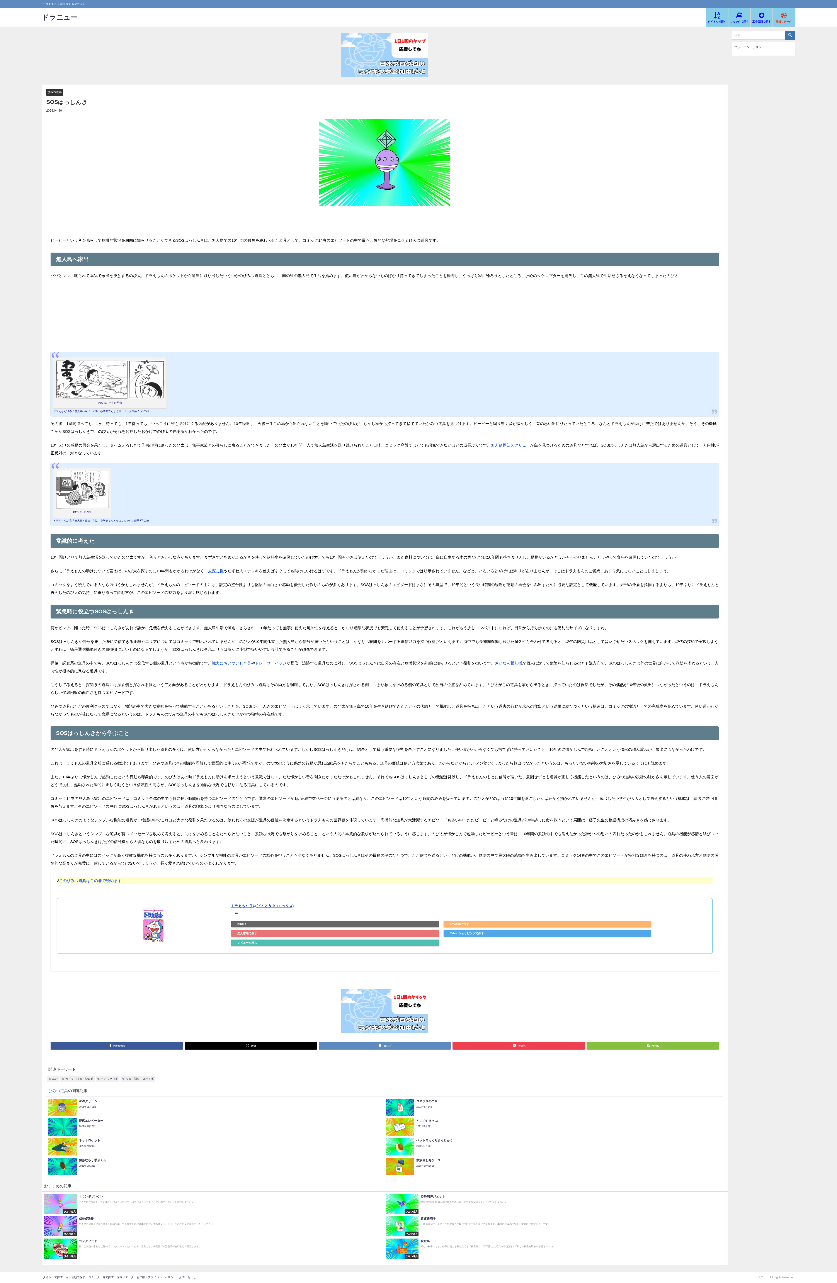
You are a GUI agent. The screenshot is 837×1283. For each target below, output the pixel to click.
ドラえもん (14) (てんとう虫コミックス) (262, 905)
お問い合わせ (187, 1277)
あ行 (55, 1078)
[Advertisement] (384, 316)
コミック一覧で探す (101, 1277)
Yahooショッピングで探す (467, 933)
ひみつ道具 (55, 92)
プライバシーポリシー (749, 47)
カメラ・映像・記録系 (79, 1078)
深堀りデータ (125, 1277)
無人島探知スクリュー (510, 445)
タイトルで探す (53, 1277)
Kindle (241, 924)
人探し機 (216, 571)
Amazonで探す (459, 924)
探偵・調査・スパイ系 (140, 1078)
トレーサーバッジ (270, 663)
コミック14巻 (109, 1078)
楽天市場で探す (247, 933)
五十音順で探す (75, 1277)
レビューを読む (247, 942)
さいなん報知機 (508, 663)
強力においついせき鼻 (231, 663)
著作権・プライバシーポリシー (156, 1277)
